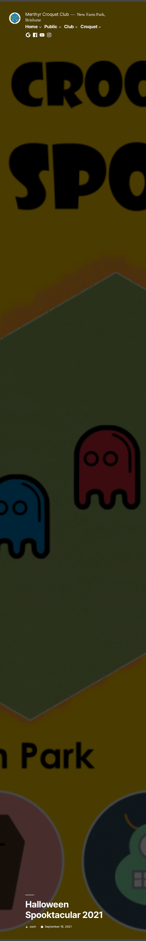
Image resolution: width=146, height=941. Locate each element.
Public (50, 26)
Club (69, 26)
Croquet (89, 26)
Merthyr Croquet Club (47, 14)
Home (31, 26)
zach (33, 926)
